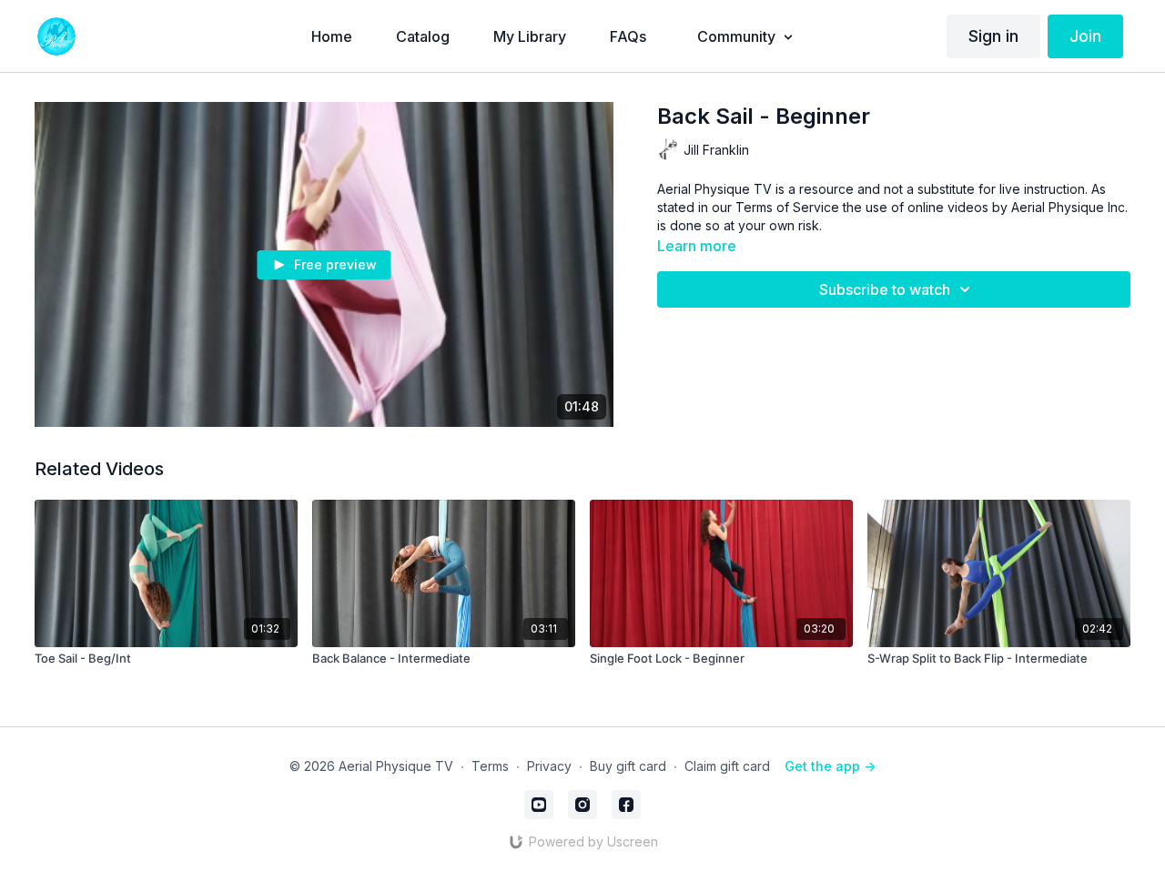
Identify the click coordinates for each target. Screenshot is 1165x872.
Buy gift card (628, 766)
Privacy (549, 766)
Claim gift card (727, 766)
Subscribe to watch (884, 289)
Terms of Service (787, 207)
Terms (490, 766)
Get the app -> (830, 766)
